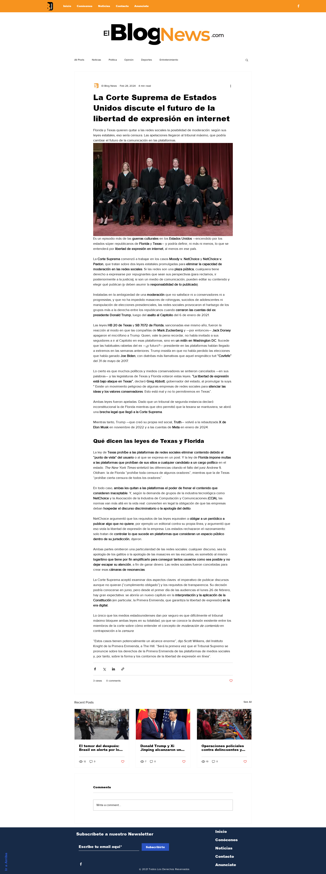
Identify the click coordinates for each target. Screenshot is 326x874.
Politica (113, 59)
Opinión (129, 59)
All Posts (79, 59)
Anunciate (225, 865)
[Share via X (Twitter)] (104, 669)
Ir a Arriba (6, 862)
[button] (247, 59)
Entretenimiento (169, 59)
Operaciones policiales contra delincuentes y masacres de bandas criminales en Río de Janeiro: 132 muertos (222, 748)
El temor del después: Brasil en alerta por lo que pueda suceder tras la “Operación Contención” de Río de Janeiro (101, 748)
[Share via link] (123, 669)
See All (248, 701)
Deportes (146, 59)
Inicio (221, 831)
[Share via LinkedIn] (113, 669)
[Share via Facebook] (95, 669)
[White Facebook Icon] (81, 864)
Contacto (224, 856)
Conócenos (226, 840)
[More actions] (230, 85)
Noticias (96, 59)
